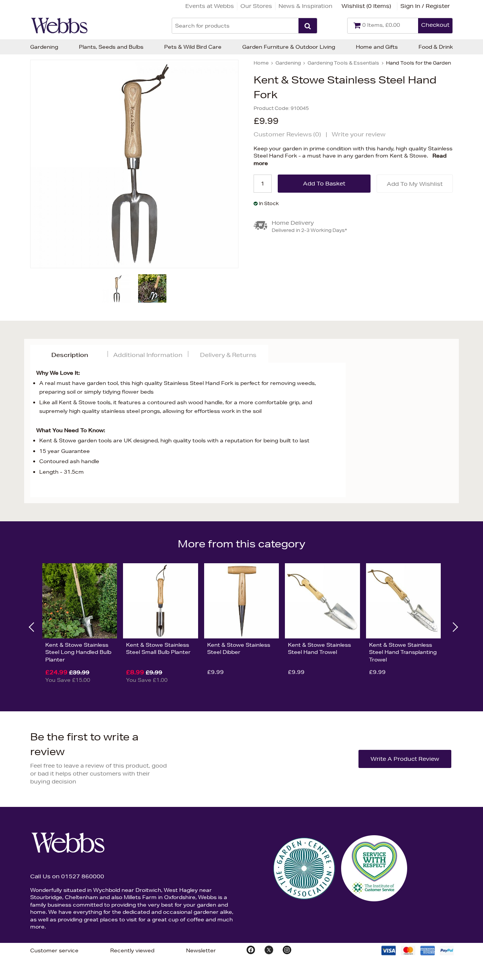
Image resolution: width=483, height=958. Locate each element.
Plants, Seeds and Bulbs (111, 46)
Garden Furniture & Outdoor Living (288, 46)
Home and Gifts (377, 46)
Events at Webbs (209, 6)
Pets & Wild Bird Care (193, 46)
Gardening (44, 46)
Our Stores (256, 6)
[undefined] (134, 164)
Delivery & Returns (228, 354)
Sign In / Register (425, 6)
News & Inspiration (305, 6)
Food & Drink (435, 46)
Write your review (359, 134)
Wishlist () (366, 6)
